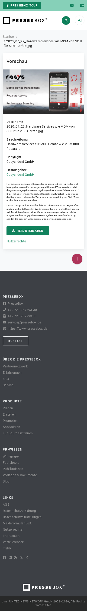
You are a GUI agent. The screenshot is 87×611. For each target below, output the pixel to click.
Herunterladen (30, 230)
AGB (6, 504)
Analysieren (11, 427)
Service (8, 385)
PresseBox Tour (23, 5)
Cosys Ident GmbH (20, 174)
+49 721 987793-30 (22, 310)
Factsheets (11, 462)
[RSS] (15, 557)
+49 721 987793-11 (22, 316)
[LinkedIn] (10, 557)
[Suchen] (66, 20)
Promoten (10, 421)
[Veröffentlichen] (77, 259)
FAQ (6, 379)
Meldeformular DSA (17, 523)
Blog (6, 481)
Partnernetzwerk (15, 366)
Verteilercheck (13, 542)
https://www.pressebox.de (27, 328)
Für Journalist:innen (18, 433)
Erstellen (9, 414)
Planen (8, 408)
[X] (21, 557)
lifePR (7, 548)
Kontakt (15, 341)
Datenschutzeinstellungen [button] (22, 517)
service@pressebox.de (59, 219)
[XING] (27, 557)
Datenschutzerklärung (19, 511)
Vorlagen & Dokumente (20, 475)
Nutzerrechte (16, 241)
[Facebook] (4, 557)
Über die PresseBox (22, 359)
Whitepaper (11, 456)
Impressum (11, 536)
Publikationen (13, 469)
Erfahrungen (12, 372)
